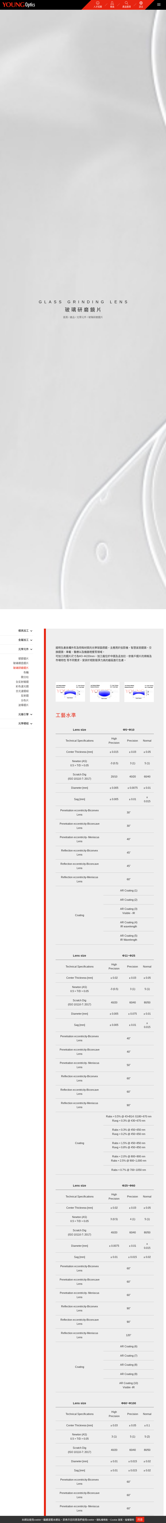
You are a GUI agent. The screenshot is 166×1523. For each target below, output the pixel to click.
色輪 (26, 672)
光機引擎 (23, 714)
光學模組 (23, 723)
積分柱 (25, 677)
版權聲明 (129, 1519)
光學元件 (82, 317)
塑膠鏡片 (23, 658)
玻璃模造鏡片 (21, 663)
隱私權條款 (102, 1519)
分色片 (25, 700)
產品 (72, 317)
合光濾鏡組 (22, 691)
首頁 (66, 317)
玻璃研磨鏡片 (95, 317)
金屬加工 (23, 640)
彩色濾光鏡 (22, 686)
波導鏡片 (23, 705)
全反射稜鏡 (22, 681)
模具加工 (23, 630)
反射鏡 (25, 695)
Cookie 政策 (116, 1519)
